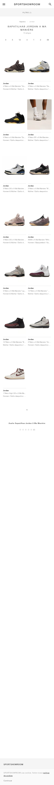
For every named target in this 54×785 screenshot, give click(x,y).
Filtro (27, 12)
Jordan (32, 21)
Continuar (8, 781)
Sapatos (22, 21)
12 (20, 40)
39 (48, 40)
